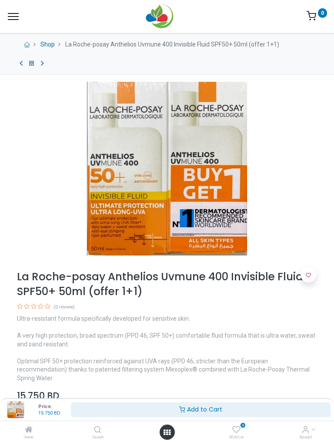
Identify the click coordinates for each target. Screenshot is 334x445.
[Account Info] (305, 430)
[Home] (29, 430)
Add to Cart (203, 409)
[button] (308, 274)
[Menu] (13, 16)
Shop (47, 44)
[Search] (98, 430)
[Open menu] (167, 432)
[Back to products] (32, 63)
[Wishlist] (236, 430)
